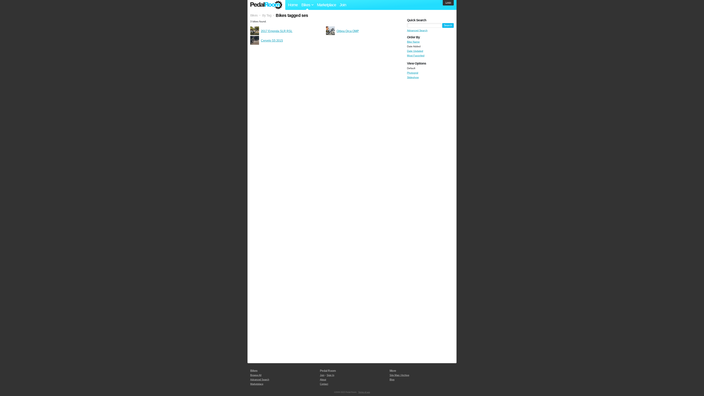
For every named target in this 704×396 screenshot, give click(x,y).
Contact (324, 384)
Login (448, 2)
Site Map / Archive (399, 375)
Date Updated (415, 51)
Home (293, 5)
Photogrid (412, 72)
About (323, 379)
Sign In (330, 375)
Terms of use (364, 392)
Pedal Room (266, 5)
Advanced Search (417, 30)
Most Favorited (415, 55)
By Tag (266, 15)
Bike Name (413, 41)
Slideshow (413, 77)
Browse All (255, 375)
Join (343, 5)
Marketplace (326, 5)
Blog (392, 379)
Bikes (254, 15)
